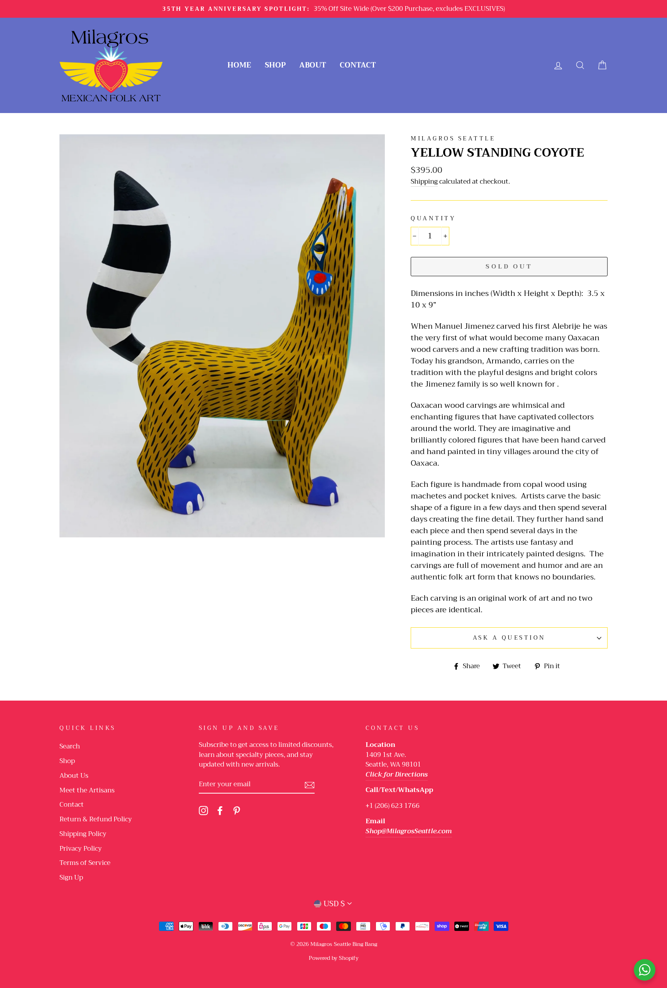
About (312, 65)
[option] (333, 9)
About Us (73, 775)
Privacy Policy (80, 848)
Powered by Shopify (334, 958)
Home (239, 65)
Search (69, 746)
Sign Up (71, 877)
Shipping (424, 182)
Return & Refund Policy (95, 819)
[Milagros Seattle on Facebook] (220, 810)
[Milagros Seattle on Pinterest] (236, 810)
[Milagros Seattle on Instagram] (203, 810)
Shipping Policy (83, 833)
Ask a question (509, 638)
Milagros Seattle (453, 138)
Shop (275, 65)
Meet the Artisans (87, 790)
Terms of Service (84, 862)
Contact (358, 65)
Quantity (433, 218)
